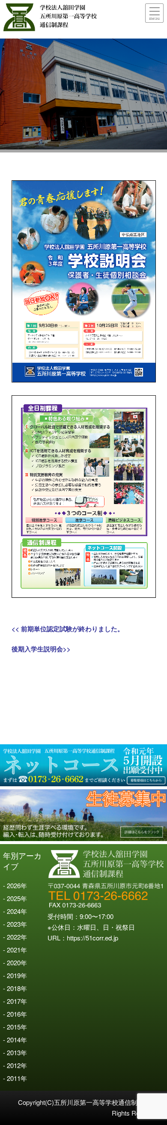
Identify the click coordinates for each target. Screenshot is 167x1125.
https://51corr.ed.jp (92, 937)
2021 (14, 949)
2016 (14, 1013)
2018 (14, 988)
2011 (14, 1078)
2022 (14, 936)
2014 (14, 1039)
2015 (14, 1026)
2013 (14, 1052)
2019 (14, 975)
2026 (14, 885)
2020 (14, 962)
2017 (14, 1001)
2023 (14, 923)
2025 (14, 898)
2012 (14, 1065)
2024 (14, 911)
